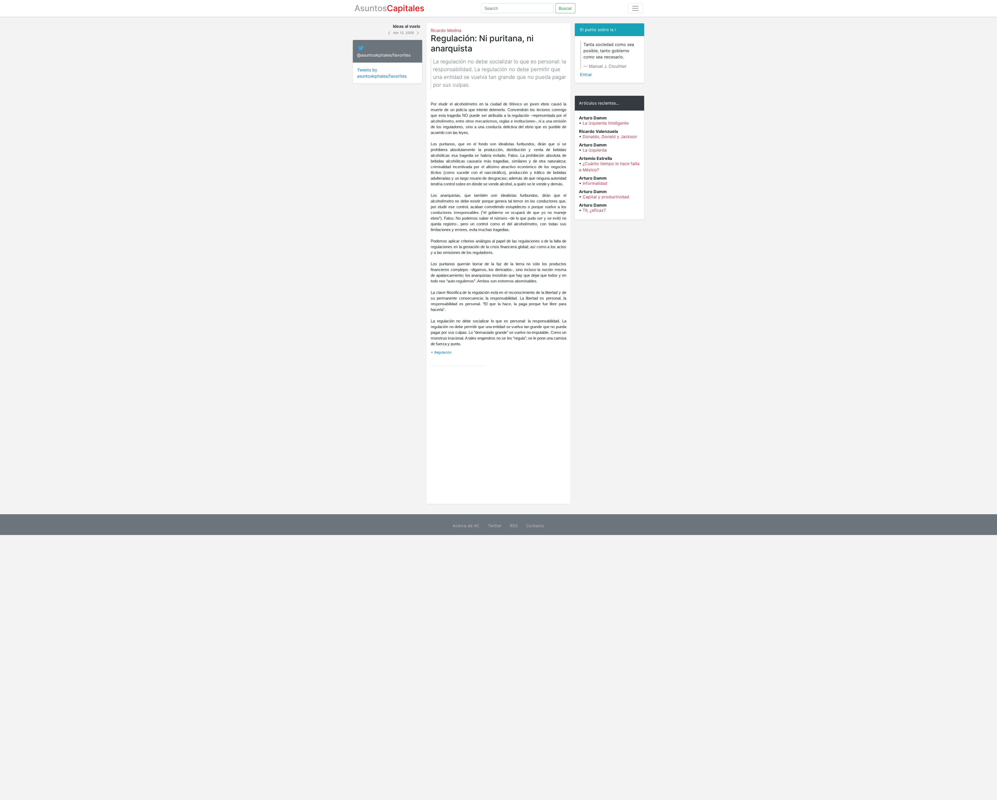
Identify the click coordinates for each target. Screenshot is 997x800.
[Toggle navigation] (635, 8)
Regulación (442, 352)
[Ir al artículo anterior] (390, 32)
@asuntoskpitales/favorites (383, 55)
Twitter (495, 525)
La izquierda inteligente (606, 123)
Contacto (535, 525)
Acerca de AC (466, 525)
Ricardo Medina (446, 30)
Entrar (586, 74)
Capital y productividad (606, 196)
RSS (514, 525)
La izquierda (595, 150)
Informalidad (595, 183)
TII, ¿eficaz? (594, 210)
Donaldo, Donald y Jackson (610, 136)
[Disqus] (498, 435)
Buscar (565, 8)
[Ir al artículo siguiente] (417, 32)
